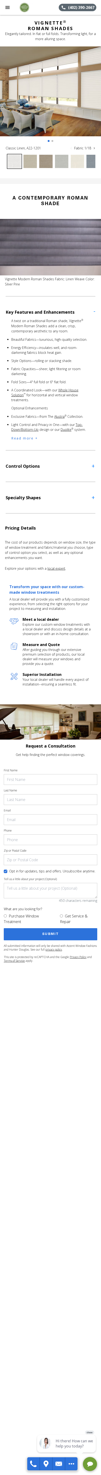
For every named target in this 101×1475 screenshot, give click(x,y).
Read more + (24, 438)
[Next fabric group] (94, 148)
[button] (7, 7)
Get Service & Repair (74, 918)
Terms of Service (14, 961)
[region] (50, 96)
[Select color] (14, 161)
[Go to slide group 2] (52, 141)
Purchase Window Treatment (21, 918)
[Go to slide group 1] (49, 141)
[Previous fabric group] (71, 148)
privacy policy (53, 950)
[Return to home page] (29, 7)
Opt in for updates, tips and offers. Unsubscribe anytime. (52, 871)
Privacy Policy (78, 957)
